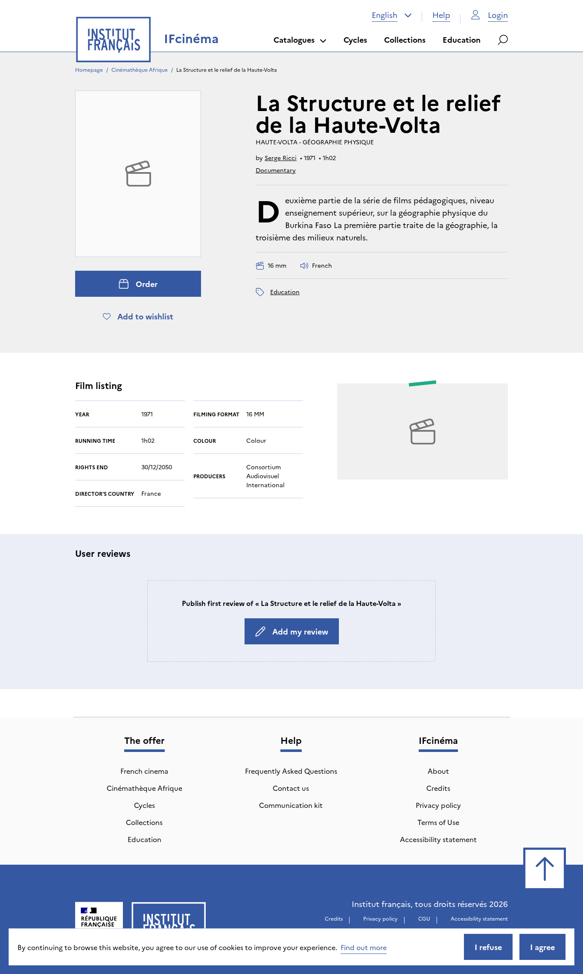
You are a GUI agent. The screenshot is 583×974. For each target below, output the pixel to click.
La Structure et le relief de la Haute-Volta (226, 69)
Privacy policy (438, 805)
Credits (438, 788)
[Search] (503, 40)
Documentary (276, 170)
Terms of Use (438, 822)
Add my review (300, 631)
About (438, 770)
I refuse (488, 947)
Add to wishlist (145, 316)
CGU (424, 918)
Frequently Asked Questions (291, 770)
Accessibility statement (438, 839)
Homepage (89, 69)
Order (146, 283)
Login (498, 14)
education (285, 291)
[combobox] (392, 14)
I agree (542, 947)
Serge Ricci (281, 157)
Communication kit (291, 805)
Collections (405, 39)
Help (441, 14)
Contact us (291, 788)
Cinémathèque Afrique (139, 69)
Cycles (355, 39)
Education (462, 39)
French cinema (144, 770)
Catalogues (294, 39)
